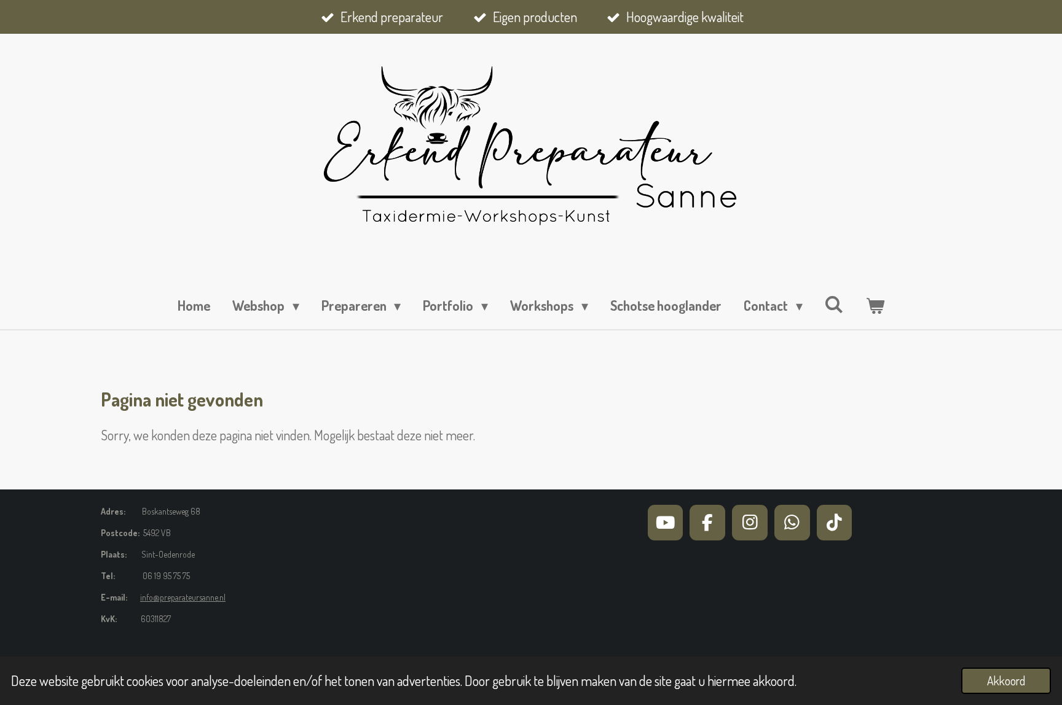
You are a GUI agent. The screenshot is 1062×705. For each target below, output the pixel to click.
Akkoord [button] (1006, 680)
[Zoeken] (834, 304)
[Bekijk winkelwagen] (874, 305)
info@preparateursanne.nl (183, 597)
